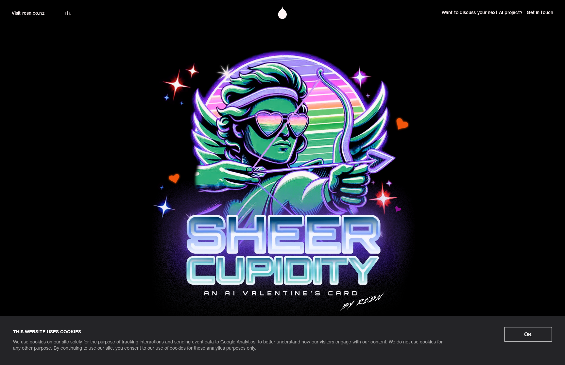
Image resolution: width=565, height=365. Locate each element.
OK (528, 334)
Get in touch (540, 13)
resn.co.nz (33, 13)
